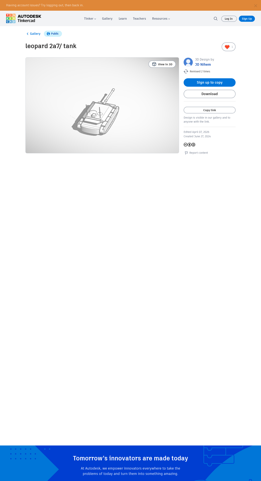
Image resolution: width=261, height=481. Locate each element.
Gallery (35, 34)
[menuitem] (90, 19)
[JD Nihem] (188, 62)
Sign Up (247, 19)
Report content (198, 153)
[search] (215, 18)
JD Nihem (203, 64)
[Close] (255, 5)
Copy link (209, 110)
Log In (229, 19)
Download (209, 93)
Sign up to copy (210, 82)
